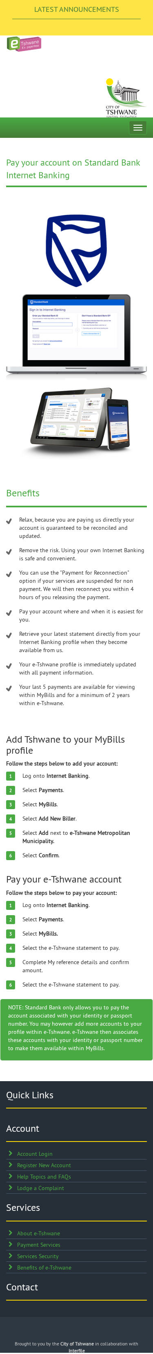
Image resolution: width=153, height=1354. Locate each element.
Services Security (38, 1256)
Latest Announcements (76, 9)
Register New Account (44, 1165)
